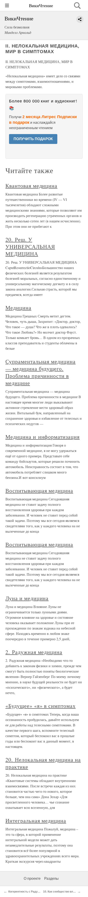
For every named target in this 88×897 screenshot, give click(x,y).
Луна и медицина (27, 598)
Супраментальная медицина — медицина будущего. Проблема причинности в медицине (40, 372)
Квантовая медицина (31, 185)
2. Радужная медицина (33, 652)
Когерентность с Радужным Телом (31, 891)
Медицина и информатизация (42, 436)
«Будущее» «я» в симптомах (40, 705)
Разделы (51, 878)
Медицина (18, 307)
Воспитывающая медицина (39, 490)
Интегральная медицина (35, 820)
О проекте (32, 878)
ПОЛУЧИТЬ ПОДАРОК (33, 139)
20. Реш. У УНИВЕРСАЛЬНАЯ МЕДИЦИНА (30, 246)
